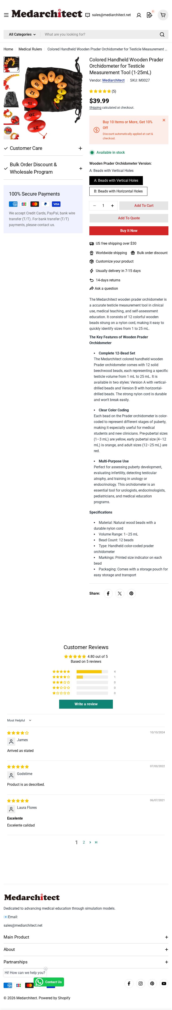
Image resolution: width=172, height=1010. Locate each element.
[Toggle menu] (6, 15)
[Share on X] (119, 593)
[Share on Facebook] (108, 593)
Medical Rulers (30, 49)
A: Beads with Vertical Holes (116, 180)
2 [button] (84, 842)
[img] (18, 733)
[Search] (162, 34)
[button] (100, 91)
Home (8, 49)
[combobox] (86, 34)
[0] (149, 15)
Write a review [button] (86, 704)
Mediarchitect (113, 80)
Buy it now (129, 231)
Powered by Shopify (54, 998)
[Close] (164, 120)
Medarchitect (26, 998)
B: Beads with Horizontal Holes (118, 191)
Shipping (95, 108)
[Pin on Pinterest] (131, 593)
